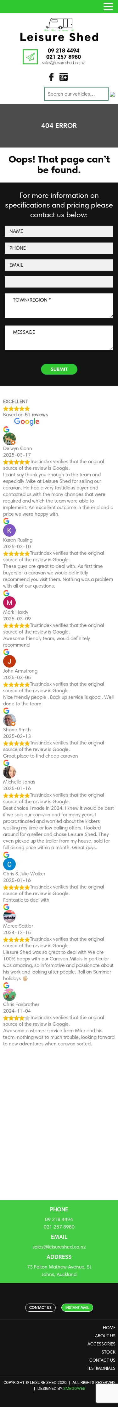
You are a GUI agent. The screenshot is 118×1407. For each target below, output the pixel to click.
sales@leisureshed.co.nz (63, 62)
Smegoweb (74, 1388)
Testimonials (101, 1368)
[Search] (112, 94)
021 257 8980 (63, 56)
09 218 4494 (63, 50)
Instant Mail (77, 1307)
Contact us (40, 1307)
